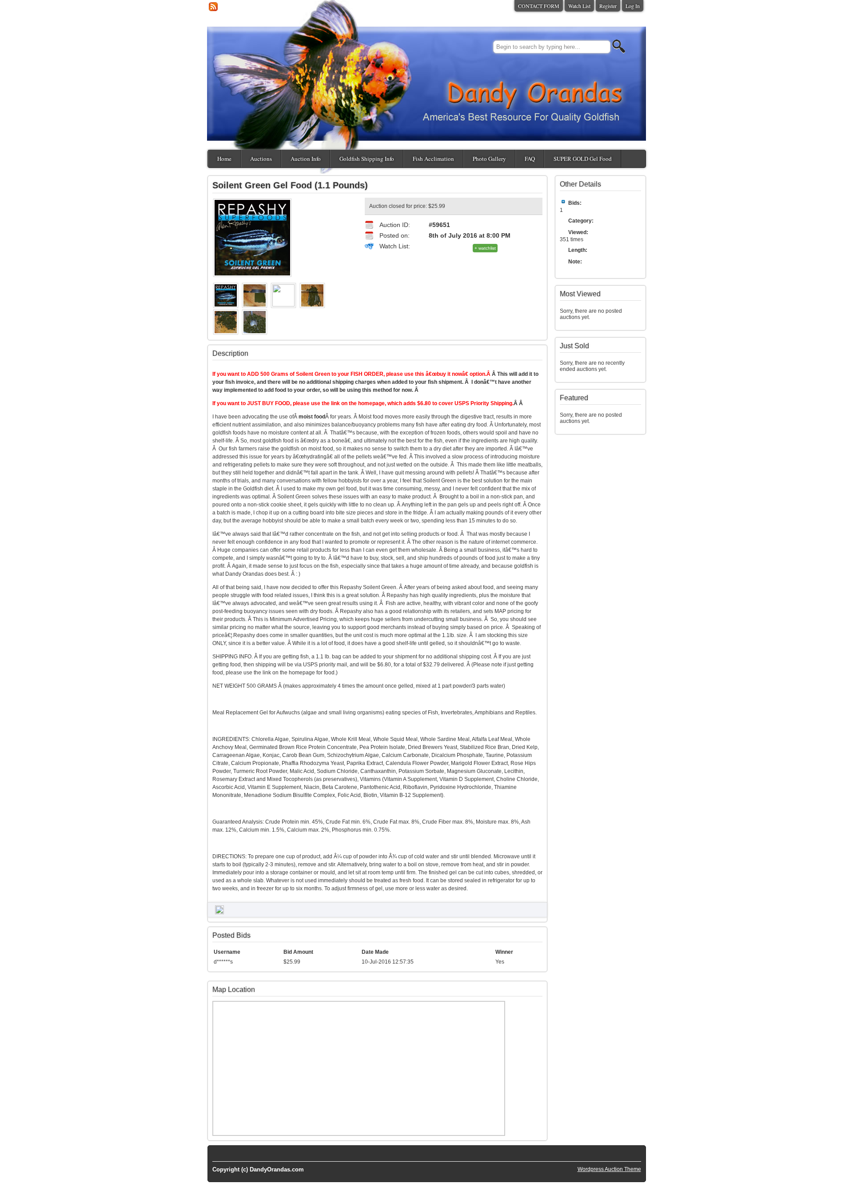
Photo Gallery (489, 159)
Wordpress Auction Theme (609, 1169)
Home (224, 159)
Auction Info (306, 159)
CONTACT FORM (538, 5)
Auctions (261, 159)
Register (608, 5)
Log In (633, 5)
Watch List (579, 5)
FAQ (530, 159)
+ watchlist (485, 248)
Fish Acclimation (433, 159)
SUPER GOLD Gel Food (583, 159)
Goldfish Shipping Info (366, 159)
